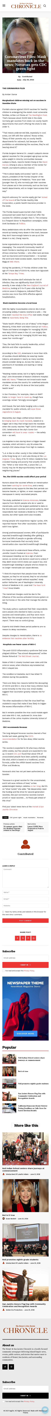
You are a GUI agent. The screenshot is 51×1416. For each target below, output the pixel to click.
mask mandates (29, 817)
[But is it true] (9, 1071)
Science (29, 553)
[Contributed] (25, 844)
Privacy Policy (29, 971)
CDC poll (17, 754)
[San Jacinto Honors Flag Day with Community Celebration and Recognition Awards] (9, 1096)
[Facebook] (17, 938)
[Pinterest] (28, 938)
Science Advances (30, 500)
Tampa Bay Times (16, 273)
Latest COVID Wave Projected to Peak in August (36, 828)
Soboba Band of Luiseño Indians (17, 1174)
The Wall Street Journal (28, 656)
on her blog (35, 786)
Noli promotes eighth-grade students (33, 1083)
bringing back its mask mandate (18, 421)
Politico (22, 223)
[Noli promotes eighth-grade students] (9, 1084)
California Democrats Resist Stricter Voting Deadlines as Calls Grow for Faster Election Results (32, 1108)
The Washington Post (37, 115)
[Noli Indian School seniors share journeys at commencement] (9, 1059)
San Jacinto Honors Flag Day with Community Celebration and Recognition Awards (31, 1095)
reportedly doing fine (19, 318)
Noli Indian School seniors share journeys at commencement (31, 1059)
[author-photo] (3, 1174)
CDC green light (15, 817)
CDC (19, 353)
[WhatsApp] (33, 938)
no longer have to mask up (20, 397)
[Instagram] (11, 1367)
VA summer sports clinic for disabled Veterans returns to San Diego (13, 828)
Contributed (27, 77)
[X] (22, 938)
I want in (24, 965)
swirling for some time (22, 485)
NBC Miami (14, 262)
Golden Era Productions (14, 1310)
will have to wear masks (23, 432)
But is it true (23, 1071)
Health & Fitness (26, 52)
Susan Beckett (11, 1219)
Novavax (40, 817)
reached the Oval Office (22, 315)
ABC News (11, 379)
